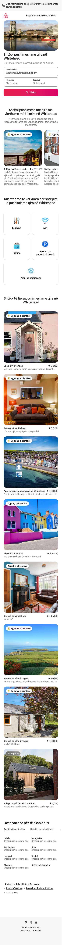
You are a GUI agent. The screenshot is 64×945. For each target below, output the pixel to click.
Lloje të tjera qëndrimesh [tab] (42, 829)
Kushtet (37, 930)
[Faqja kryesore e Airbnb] (6, 15)
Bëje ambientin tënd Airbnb (41, 15)
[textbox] (17, 83)
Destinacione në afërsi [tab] (14, 829)
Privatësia (25, 930)
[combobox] (31, 73)
